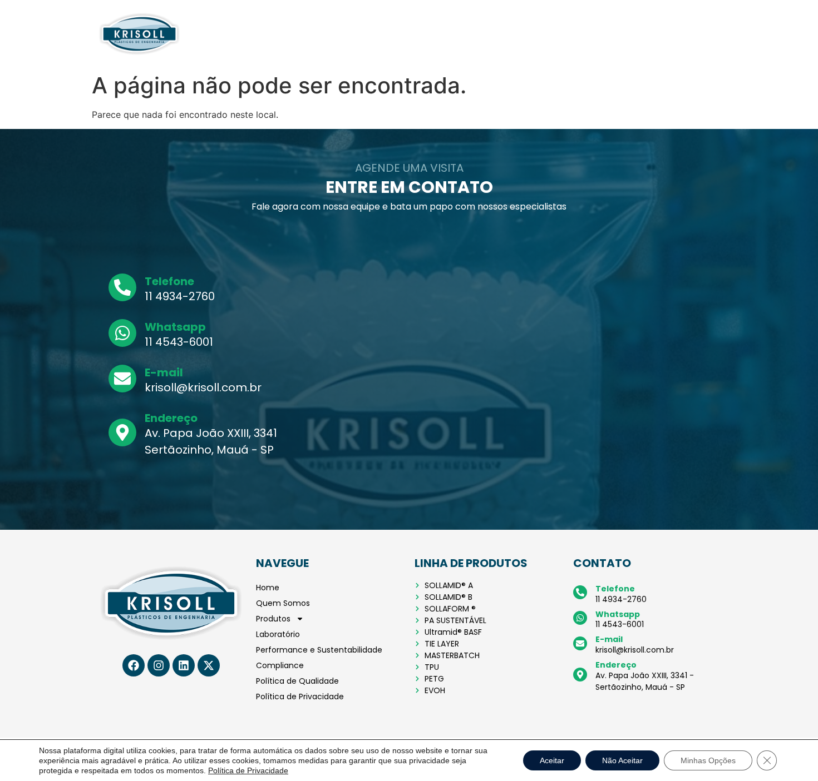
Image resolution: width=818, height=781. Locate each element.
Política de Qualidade (591, 33)
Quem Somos (243, 33)
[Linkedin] (184, 665)
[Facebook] (133, 665)
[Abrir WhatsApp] (790, 753)
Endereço (171, 418)
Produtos (291, 33)
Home (199, 33)
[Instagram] (158, 665)
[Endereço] (122, 432)
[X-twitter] (209, 665)
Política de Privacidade (682, 33)
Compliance (522, 33)
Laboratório (341, 33)
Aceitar (552, 760)
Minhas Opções (708, 760)
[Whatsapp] (122, 333)
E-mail (164, 372)
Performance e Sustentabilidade (430, 33)
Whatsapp (175, 327)
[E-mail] (122, 378)
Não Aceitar (622, 760)
